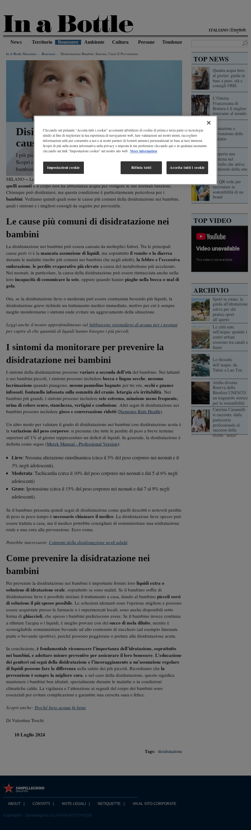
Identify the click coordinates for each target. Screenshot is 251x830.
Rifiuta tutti (141, 167)
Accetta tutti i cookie (187, 167)
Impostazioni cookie (63, 167)
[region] (125, 150)
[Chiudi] (208, 123)
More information (143, 151)
